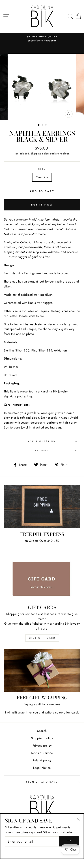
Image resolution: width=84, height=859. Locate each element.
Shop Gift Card (42, 638)
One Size (42, 177)
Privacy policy (42, 745)
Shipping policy (42, 738)
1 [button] (39, 125)
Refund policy (41, 760)
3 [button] (46, 125)
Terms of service (42, 753)
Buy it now (42, 204)
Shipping (36, 153)
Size (42, 169)
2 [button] (43, 125)
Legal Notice (42, 767)
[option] (42, 39)
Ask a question (42, 441)
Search (42, 730)
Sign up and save (42, 782)
